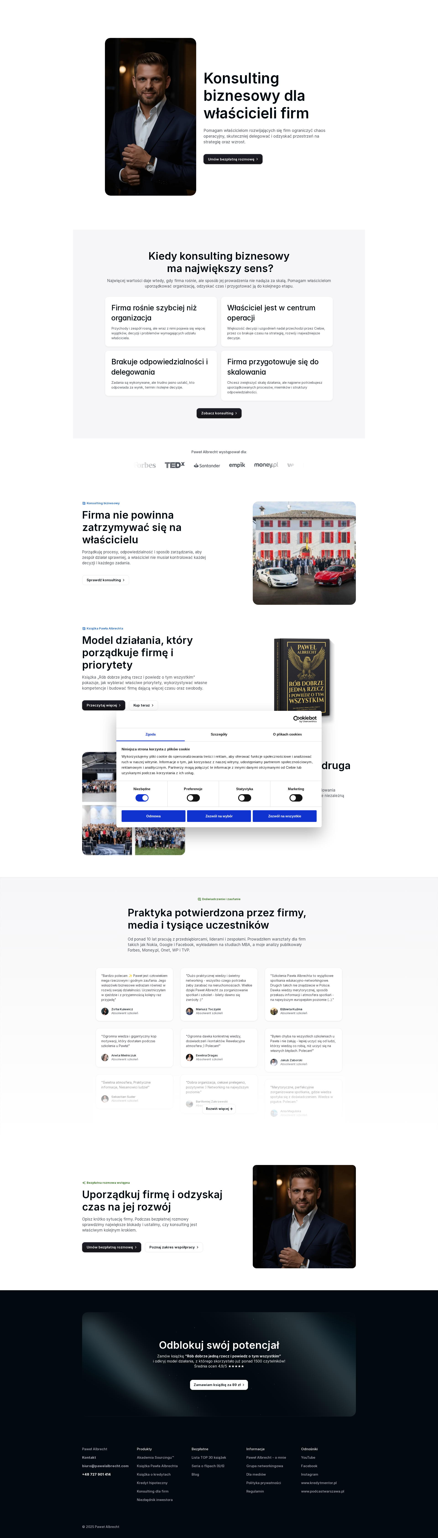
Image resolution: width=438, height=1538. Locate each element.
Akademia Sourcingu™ (155, 1457)
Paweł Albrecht (95, 1449)
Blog (195, 1474)
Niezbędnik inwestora (155, 1500)
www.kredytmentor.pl (319, 1483)
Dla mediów (256, 1474)
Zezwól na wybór (219, 816)
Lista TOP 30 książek (209, 1457)
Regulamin (255, 1491)
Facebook (309, 1466)
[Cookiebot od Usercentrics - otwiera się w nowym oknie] (297, 719)
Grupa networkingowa (264, 1466)
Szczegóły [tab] (219, 734)
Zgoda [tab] (151, 734)
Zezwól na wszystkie (284, 816)
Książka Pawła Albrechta (157, 1466)
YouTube (308, 1457)
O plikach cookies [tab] (287, 734)
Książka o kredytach (154, 1474)
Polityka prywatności (263, 1483)
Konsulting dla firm (153, 1491)
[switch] (193, 798)
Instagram (309, 1474)
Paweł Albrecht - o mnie (266, 1457)
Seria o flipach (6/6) (208, 1466)
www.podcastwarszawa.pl (322, 1491)
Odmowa (153, 816)
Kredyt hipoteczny (152, 1483)
